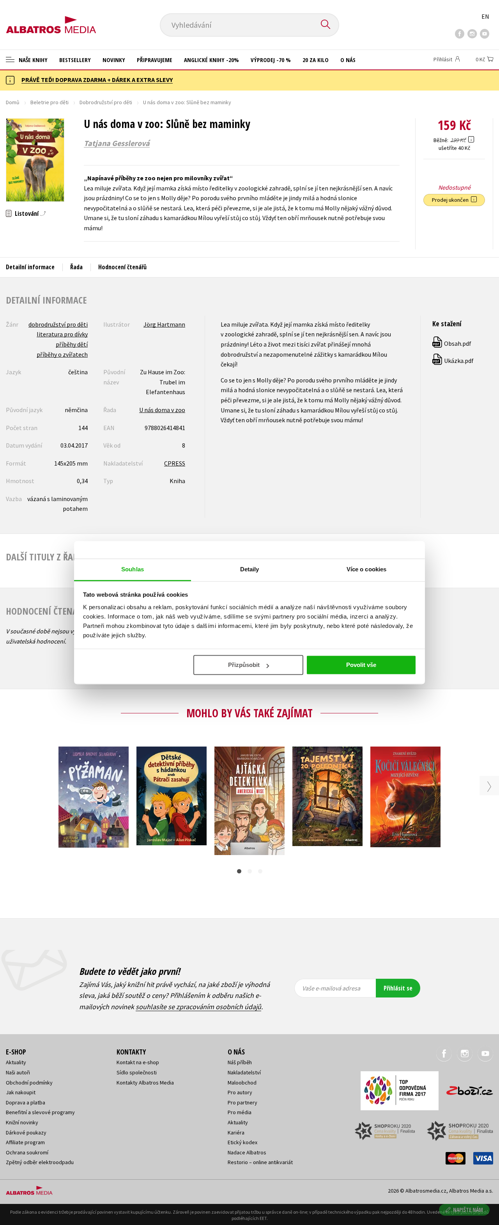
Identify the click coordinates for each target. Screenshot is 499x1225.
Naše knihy (32, 60)
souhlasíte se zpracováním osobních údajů (198, 1006)
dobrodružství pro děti (58, 324)
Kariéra (236, 1132)
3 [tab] (260, 871)
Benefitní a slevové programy (40, 1112)
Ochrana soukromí (27, 1152)
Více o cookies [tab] (366, 569)
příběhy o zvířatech (62, 354)
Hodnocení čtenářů (122, 267)
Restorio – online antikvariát (260, 1162)
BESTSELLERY (75, 60)
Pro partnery (242, 1102)
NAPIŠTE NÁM (468, 1209)
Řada (76, 267)
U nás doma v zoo (162, 410)
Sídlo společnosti (137, 1072)
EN (485, 16)
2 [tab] (250, 871)
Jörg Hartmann (164, 324)
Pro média (239, 1112)
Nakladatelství (244, 1072)
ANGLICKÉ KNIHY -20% (211, 60)
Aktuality (16, 1062)
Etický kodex (242, 1142)
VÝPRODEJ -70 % (271, 60)
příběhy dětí (72, 344)
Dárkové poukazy (26, 1132)
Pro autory (240, 1092)
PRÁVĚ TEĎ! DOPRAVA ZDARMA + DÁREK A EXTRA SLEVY (97, 80)
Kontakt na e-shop (138, 1062)
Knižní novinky (22, 1122)
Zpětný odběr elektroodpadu (40, 1162)
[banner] (51, 18)
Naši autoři (18, 1072)
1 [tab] (239, 871)
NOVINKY (114, 60)
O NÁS (348, 60)
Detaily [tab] (249, 569)
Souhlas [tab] (132, 569)
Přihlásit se (398, 988)
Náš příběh (240, 1062)
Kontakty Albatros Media (145, 1082)
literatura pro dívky (62, 334)
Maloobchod (242, 1082)
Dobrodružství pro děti (106, 102)
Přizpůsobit (244, 664)
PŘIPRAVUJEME (154, 60)
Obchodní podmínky (29, 1082)
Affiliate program (25, 1142)
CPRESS (174, 463)
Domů (12, 102)
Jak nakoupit (20, 1092)
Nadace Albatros (247, 1152)
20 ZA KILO (316, 60)
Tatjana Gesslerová (117, 143)
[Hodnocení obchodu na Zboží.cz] (466, 1088)
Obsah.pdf (452, 343)
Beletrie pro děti (49, 102)
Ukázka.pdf (453, 360)
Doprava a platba (25, 1102)
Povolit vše (361, 664)
